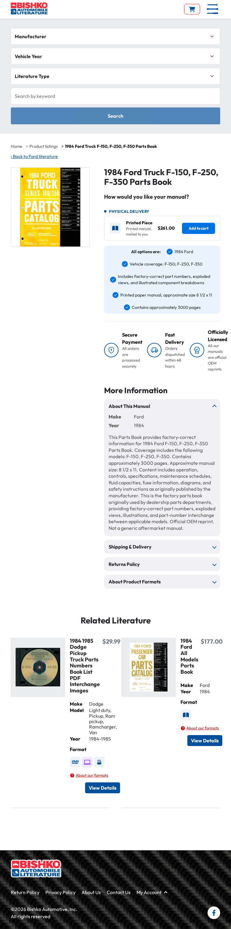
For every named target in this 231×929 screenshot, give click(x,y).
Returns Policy (124, 564)
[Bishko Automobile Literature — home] (29, 8)
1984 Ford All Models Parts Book (189, 656)
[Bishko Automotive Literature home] (36, 868)
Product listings (43, 146)
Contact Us (119, 892)
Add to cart (198, 228)
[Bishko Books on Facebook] (214, 912)
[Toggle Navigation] (212, 9)
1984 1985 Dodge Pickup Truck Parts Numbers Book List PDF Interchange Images (85, 665)
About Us (91, 892)
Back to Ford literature (34, 156)
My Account (149, 892)
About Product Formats (135, 582)
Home (16, 146)
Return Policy (25, 892)
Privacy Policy (60, 892)
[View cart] (192, 9)
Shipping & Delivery (130, 547)
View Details (102, 788)
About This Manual (129, 406)
